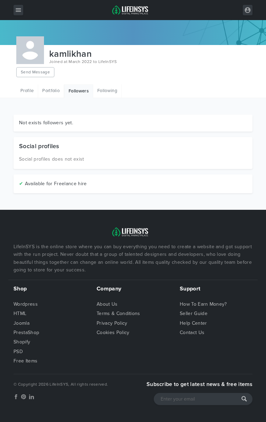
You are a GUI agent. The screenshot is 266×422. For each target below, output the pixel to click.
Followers (79, 91)
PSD (18, 351)
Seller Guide (193, 313)
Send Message (35, 72)
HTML (20, 313)
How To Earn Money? (203, 304)
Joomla (21, 323)
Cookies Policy (113, 332)
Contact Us (192, 332)
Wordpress (26, 304)
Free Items (25, 361)
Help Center (193, 323)
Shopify (22, 342)
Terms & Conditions (118, 313)
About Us (107, 304)
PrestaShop (26, 332)
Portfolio (51, 90)
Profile (27, 90)
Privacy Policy (112, 323)
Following (107, 90)
